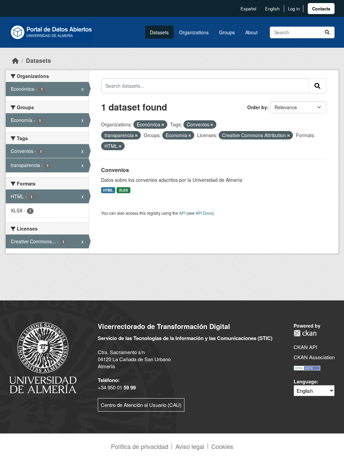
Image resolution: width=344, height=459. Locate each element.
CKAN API (305, 346)
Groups (227, 32)
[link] (321, 8)
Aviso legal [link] (189, 446)
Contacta (321, 8)
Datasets (159, 32)
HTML (108, 190)
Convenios (115, 170)
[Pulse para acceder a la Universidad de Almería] (43, 357)
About (251, 32)
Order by (257, 107)
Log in (294, 8)
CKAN (305, 333)
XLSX (123, 190)
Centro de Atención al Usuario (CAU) (141, 404)
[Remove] (163, 124)
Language (305, 381)
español (248, 8)
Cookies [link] (222, 446)
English (272, 8)
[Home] (15, 60)
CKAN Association (314, 357)
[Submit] (327, 32)
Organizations (194, 32)
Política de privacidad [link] (139, 446)
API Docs (204, 213)
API (182, 213)
